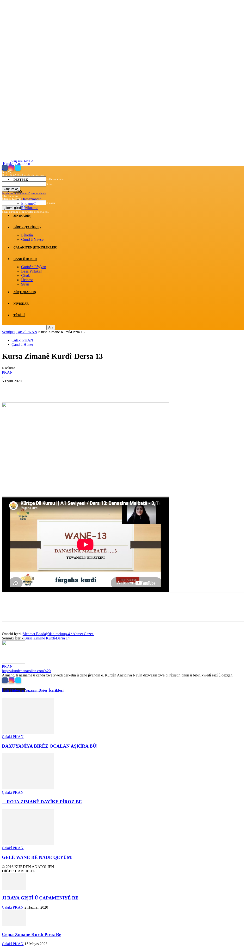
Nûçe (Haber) (24, 292)
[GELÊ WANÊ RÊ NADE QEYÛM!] (28, 844)
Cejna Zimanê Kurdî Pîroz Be (31, 934)
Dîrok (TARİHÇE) (27, 227)
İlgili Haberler (13, 690)
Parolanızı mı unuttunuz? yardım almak (24, 193)
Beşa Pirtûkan (31, 271)
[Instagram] (11, 167)
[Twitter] (18, 167)
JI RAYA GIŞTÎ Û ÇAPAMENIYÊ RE (40, 897)
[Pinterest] (44, 388)
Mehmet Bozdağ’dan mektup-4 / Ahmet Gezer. (58, 634)
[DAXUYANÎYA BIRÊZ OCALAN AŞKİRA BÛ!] (28, 732)
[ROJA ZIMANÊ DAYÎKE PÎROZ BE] (28, 788)
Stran (25, 284)
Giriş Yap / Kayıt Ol (22, 160)
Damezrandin (31, 199)
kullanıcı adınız (54, 179)
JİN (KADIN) (22, 215)
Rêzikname (29, 208)
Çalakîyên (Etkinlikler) (35, 247)
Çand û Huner (25, 259)
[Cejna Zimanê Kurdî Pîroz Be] (14, 925)
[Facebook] (5, 167)
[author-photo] (13, 662)
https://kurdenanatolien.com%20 (26, 671)
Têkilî (19, 315)
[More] (79, 388)
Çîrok (25, 275)
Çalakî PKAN (26, 332)
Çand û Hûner (22, 344)
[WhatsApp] (62, 388)
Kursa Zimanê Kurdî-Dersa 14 (46, 638)
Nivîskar (21, 303)
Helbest (27, 280)
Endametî (28, 203)
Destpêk (20, 179)
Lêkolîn (27, 235)
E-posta (50, 202)
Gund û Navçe (32, 239)
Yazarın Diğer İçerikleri (44, 690)
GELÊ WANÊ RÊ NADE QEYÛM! (38, 857)
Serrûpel (8, 332)
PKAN (17, 191)
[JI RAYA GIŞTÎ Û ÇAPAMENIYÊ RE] (14, 889)
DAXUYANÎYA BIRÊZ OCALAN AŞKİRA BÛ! (50, 746)
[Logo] (2, 168)
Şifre (49, 184)
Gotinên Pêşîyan (33, 267)
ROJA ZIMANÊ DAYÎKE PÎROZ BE (42, 801)
